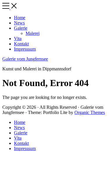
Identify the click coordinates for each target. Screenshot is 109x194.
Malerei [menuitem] (33, 33)
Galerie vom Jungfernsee (25, 58)
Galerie (20, 132)
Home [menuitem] (19, 17)
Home (19, 122)
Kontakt (21, 143)
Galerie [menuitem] (20, 28)
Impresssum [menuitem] (25, 49)
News (19, 127)
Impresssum (25, 148)
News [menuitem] (19, 22)
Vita (18, 138)
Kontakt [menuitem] (21, 43)
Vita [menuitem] (18, 38)
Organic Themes (89, 112)
